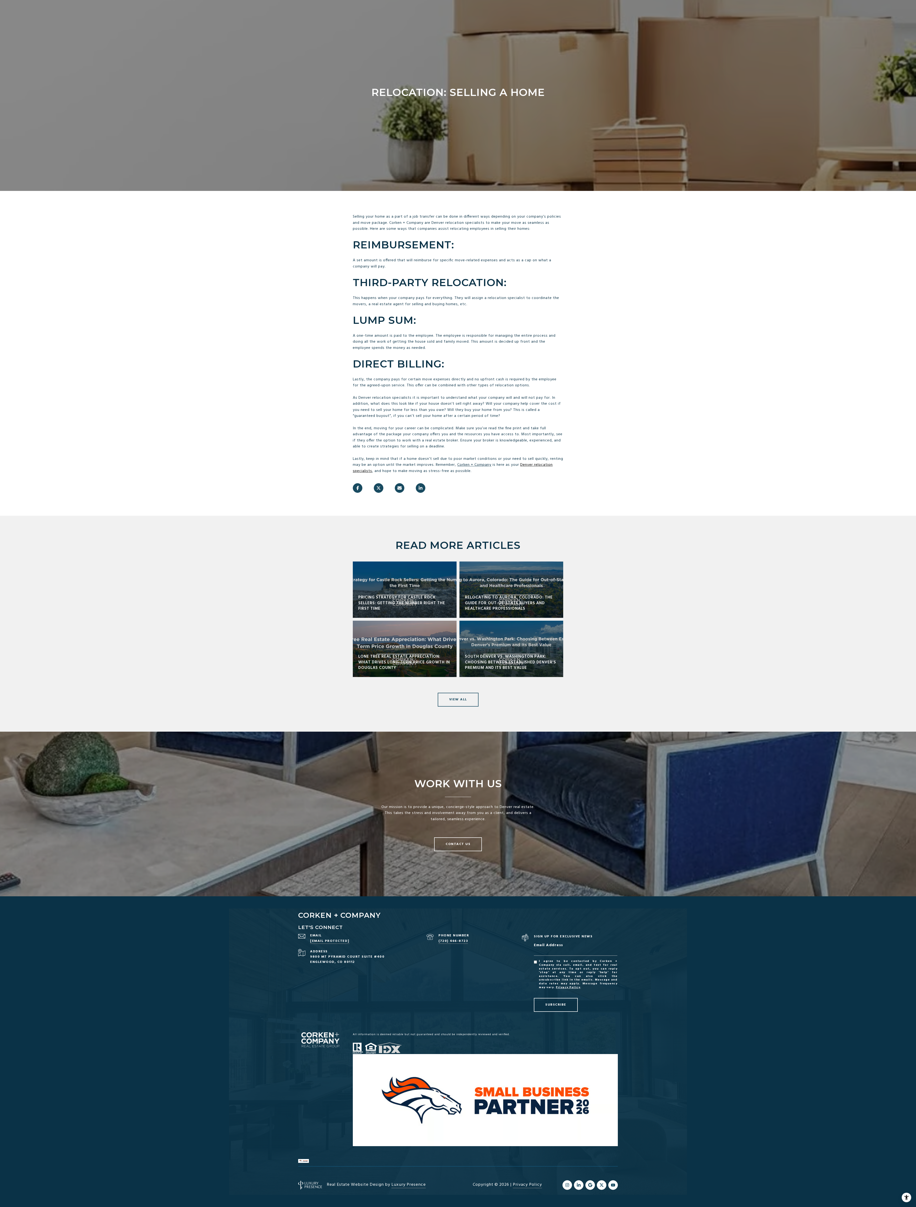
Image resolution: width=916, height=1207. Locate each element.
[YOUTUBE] (613, 1185)
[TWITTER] (601, 1185)
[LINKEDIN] (578, 1185)
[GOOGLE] (590, 1185)
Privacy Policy (568, 987)
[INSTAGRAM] (567, 1185)
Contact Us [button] (458, 844)
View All (458, 699)
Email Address (548, 945)
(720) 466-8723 (453, 941)
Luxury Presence (408, 1184)
